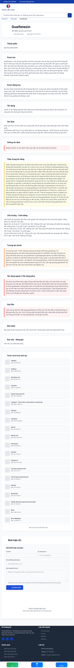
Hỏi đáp (43, 636)
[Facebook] (65, 2)
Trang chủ (5, 19)
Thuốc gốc (14, 19)
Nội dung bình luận (12, 568)
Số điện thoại (42, 551)
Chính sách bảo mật (10, 651)
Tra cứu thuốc (45, 631)
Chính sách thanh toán (11, 654)
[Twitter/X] (72, 2)
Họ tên (8, 551)
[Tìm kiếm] (70, 15)
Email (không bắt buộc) (13, 560)
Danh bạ (43, 639)
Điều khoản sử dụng (10, 648)
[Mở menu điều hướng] (71, 7)
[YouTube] (68, 2)
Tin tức (43, 633)
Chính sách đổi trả (9, 657)
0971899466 (50, 652)
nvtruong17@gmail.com (52, 655)
